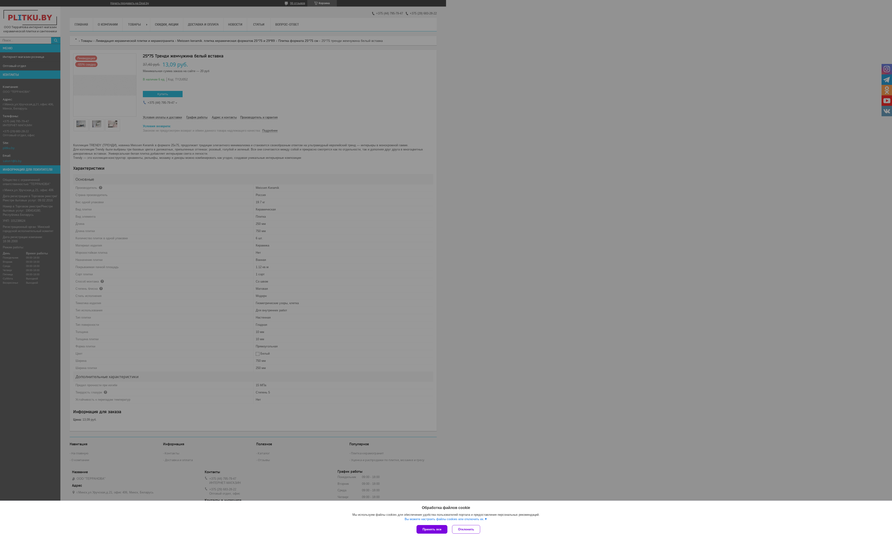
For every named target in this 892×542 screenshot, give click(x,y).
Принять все (432, 529)
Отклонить (466, 529)
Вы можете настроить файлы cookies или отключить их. (444, 519)
